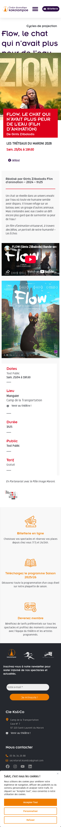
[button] (35, 9)
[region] (30, 799)
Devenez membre (30, 618)
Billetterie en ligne (30, 533)
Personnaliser (30, 811)
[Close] (58, 773)
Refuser (31, 820)
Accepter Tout (30, 802)
